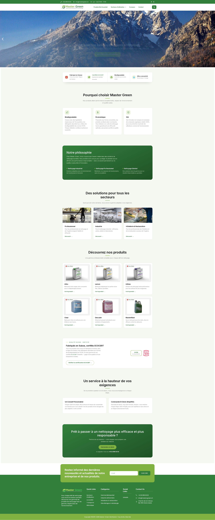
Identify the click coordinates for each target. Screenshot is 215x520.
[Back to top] (211, 516)
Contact (140, 7)
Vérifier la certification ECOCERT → (80, 363)
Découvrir (68, 236)
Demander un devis (107, 447)
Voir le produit (69, 291)
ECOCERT (74, 354)
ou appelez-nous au (107, 452)
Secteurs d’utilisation (117, 7)
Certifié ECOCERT (98, 75)
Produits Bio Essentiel (101, 7)
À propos (132, 7)
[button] (2, 39)
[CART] (154, 7)
